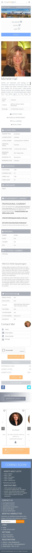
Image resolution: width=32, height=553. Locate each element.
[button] (25, 2)
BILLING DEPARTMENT (9, 511)
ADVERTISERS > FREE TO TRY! (11, 546)
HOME (4, 527)
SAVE (15, 29)
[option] (16, 427)
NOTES (15, 25)
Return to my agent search (14, 451)
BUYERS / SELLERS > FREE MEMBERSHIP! (14, 544)
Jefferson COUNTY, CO (15, 399)
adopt (16, 421)
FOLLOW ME (16, 22)
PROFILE (16, 35)
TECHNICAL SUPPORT (9, 505)
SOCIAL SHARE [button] (16, 124)
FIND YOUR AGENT (8, 535)
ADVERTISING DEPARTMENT (10, 507)
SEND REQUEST (15, 357)
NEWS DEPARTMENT (8, 509)
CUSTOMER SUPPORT (9, 503)
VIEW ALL (14, 377)
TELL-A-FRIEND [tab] (17, 121)
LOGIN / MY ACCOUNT (9, 529)
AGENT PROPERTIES (8, 537)
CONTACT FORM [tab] (16, 114)
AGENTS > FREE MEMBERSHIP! (11, 542)
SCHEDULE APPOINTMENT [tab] (16, 117)
